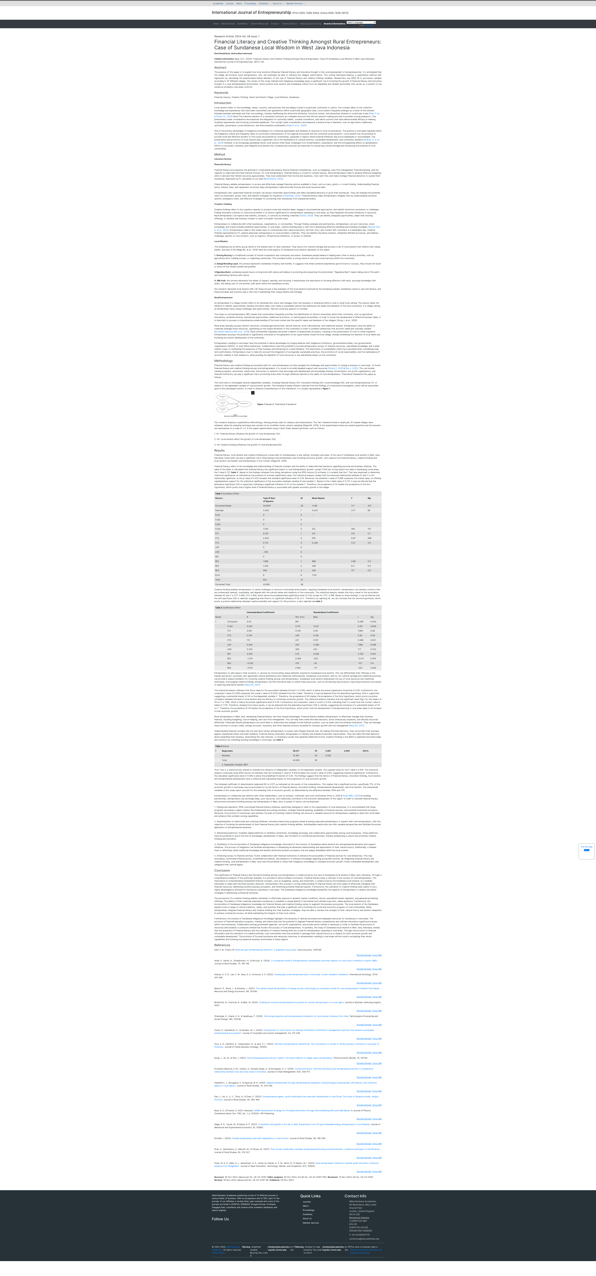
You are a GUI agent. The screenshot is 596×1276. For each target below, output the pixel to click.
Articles (274, 23)
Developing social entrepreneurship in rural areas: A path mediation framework (311, 974)
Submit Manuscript (260, 23)
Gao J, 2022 (351, 368)
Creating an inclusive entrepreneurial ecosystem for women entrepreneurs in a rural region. (301, 1002)
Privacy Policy (218, 1253)
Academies (218, 3)
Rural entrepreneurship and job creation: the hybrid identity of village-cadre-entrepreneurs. (290, 1058)
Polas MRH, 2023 (351, 796)
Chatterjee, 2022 (292, 196)
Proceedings (250, 3)
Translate (369, 25)
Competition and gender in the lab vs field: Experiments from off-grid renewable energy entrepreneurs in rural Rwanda (314, 1124)
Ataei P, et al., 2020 (296, 125)
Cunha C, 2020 (336, 368)
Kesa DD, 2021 (252, 685)
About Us (277, 3)
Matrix (239, 3)
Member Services (294, 3)
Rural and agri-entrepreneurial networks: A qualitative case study (265, 950)
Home (216, 23)
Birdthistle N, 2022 (273, 179)
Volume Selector (289, 23)
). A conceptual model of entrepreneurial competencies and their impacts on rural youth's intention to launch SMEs (323, 960)
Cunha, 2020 (306, 215)
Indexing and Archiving (310, 23)
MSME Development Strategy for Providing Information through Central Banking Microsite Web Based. (302, 1110)
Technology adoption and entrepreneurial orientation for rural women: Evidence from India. (306, 1016)
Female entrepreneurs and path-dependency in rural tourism (260, 1138)
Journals (230, 3)
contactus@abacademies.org (364, 1238)
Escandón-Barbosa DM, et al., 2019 (231, 331)
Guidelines (264, 3)
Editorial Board (228, 23)
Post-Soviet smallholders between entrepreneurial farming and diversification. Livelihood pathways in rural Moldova (325, 1149)
